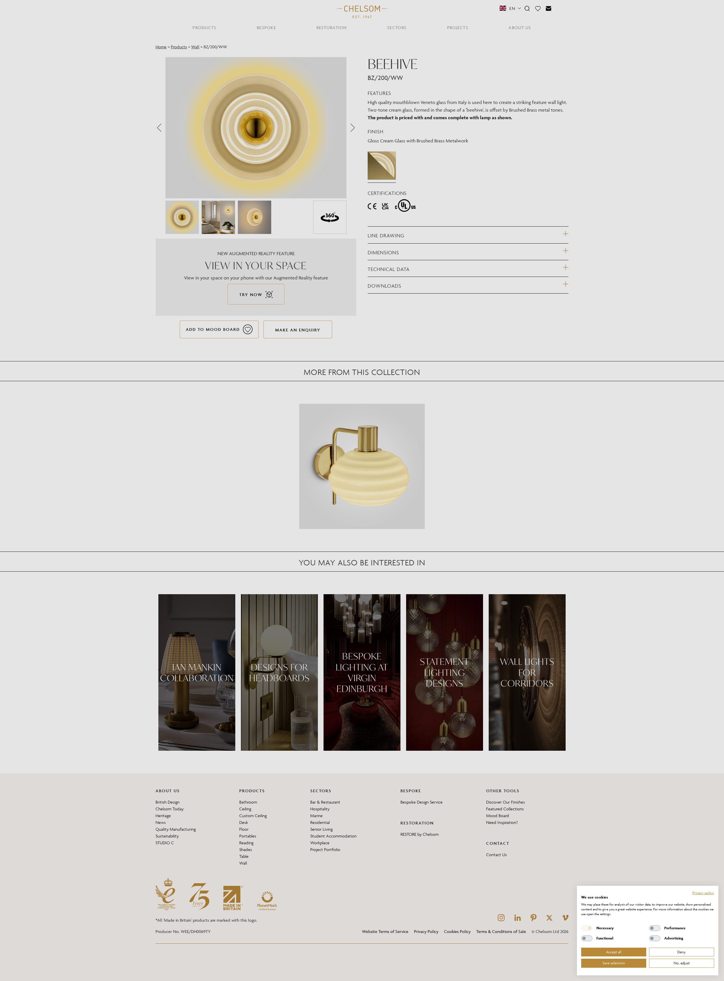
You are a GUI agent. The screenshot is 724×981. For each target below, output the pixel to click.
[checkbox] (586, 928)
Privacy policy (703, 893)
